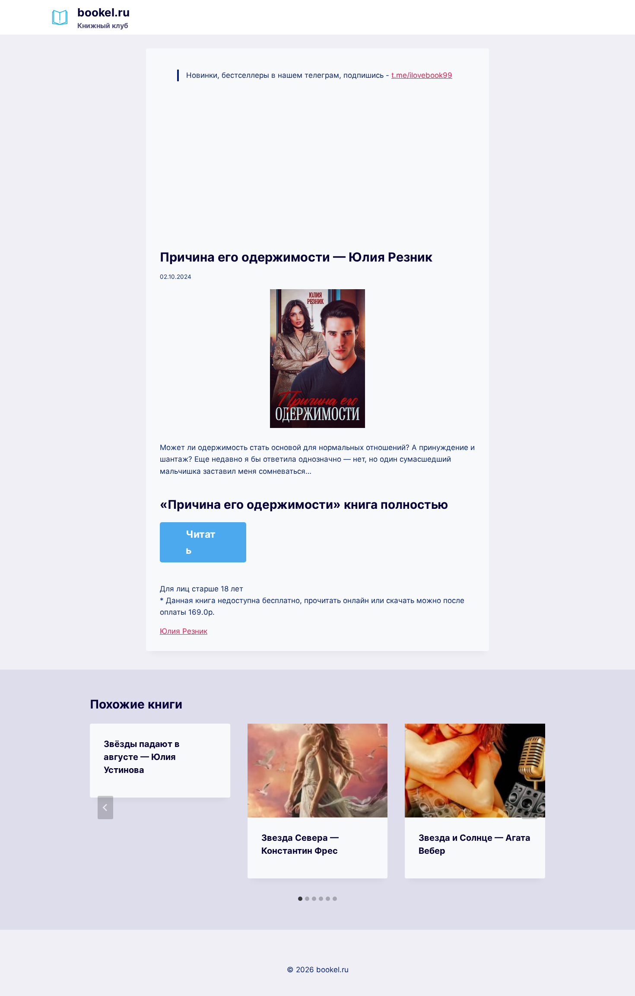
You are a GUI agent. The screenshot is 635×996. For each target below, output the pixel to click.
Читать (201, 542)
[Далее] (529, 807)
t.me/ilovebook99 (421, 75)
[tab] (300, 899)
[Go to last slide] (105, 807)
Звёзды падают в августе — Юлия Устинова (142, 757)
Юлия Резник (183, 631)
